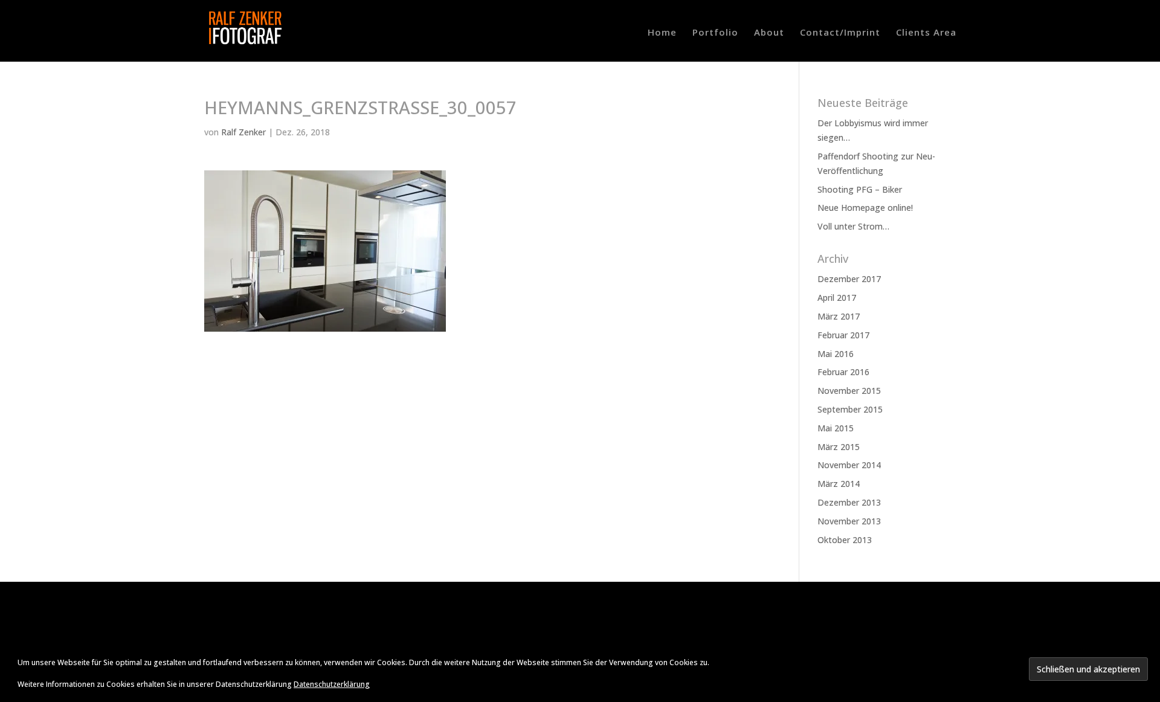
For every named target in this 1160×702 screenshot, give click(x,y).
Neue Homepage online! (865, 207)
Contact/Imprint (840, 33)
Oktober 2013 (844, 540)
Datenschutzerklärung (332, 684)
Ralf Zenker (243, 132)
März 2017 (838, 316)
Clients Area (926, 33)
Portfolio (715, 33)
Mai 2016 (835, 353)
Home (662, 33)
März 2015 (838, 446)
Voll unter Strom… (853, 226)
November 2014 (849, 465)
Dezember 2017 (849, 279)
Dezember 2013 (849, 502)
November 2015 (849, 390)
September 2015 (850, 409)
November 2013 (849, 521)
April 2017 (836, 297)
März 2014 (838, 483)
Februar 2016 (843, 372)
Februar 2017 (843, 335)
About (769, 33)
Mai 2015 (835, 428)
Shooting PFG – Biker (859, 189)
